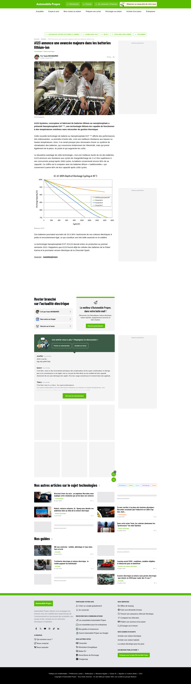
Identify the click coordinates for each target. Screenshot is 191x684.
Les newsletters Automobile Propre (92, 620)
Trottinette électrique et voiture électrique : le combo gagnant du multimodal (71, 562)
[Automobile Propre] (48, 4)
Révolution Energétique (88, 647)
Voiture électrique (49, 51)
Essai (137, 485)
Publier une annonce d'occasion (133, 622)
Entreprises (150, 11)
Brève (154, 485)
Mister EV (82, 651)
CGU (140, 673)
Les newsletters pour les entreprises (93, 625)
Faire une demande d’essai (131, 610)
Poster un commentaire (62, 346)
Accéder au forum (80, 346)
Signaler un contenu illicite (127, 673)
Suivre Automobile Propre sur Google (93, 633)
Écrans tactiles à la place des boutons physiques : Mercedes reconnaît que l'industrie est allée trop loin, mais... (136, 509)
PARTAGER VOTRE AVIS (85, 602)
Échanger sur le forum (129, 626)
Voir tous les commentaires (74, 396)
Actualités (40, 11)
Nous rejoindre (42, 647)
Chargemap (83, 659)
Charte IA (113, 673)
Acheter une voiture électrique (127, 566)
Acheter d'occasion (133, 11)
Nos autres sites (83, 639)
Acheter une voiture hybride (128, 640)
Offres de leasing (127, 606)
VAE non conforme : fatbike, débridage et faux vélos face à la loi (73, 548)
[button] (74, 376)
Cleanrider (83, 643)
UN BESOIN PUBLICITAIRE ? (128, 650)
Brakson (134, 677)
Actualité (57, 552)
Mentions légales (101, 673)
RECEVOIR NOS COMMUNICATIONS (89, 616)
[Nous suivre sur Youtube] (45, 629)
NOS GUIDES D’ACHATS (127, 632)
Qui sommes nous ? (44, 639)
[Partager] (114, 57)
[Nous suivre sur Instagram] (49, 629)
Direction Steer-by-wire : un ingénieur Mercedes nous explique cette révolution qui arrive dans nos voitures (74, 494)
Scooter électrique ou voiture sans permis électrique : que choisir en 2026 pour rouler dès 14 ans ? (136, 577)
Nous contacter (43, 643)
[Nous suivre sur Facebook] (36, 629)
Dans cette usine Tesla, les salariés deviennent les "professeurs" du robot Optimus (136, 524)
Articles (43, 39)
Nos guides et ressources (88, 629)
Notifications (89, 673)
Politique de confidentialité (58, 673)
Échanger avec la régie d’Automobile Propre (133, 655)
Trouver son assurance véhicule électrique (137, 614)
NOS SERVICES (123, 602)
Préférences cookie (76, 673)
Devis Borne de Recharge (89, 655)
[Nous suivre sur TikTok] (54, 629)
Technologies (38, 51)
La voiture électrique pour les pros (131, 644)
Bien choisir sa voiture (72, 11)
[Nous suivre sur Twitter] (41, 629)
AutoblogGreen (50, 257)
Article (131, 485)
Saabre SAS (109, 677)
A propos (38, 635)
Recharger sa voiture (113, 11)
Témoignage (145, 485)
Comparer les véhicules (129, 618)
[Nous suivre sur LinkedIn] (58, 629)
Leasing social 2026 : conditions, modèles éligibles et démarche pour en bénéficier (136, 562)
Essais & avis (53, 11)
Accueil (36, 39)
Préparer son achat (93, 11)
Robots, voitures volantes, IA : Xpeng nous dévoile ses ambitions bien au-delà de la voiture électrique (74, 509)
